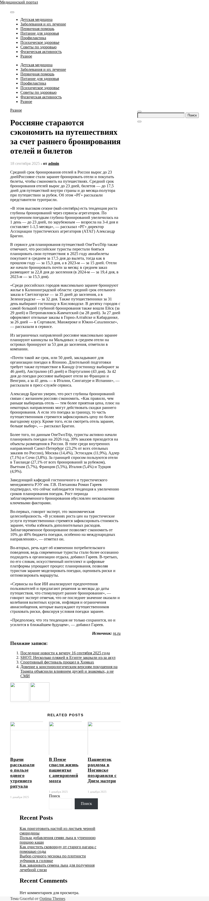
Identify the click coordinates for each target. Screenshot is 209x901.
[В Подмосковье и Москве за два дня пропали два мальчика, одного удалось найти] (19, 700)
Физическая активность (41, 51)
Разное (26, 56)
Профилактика (33, 38)
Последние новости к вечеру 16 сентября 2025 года (65, 653)
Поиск (54, 796)
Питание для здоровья (39, 33)
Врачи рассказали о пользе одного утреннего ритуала (22, 773)
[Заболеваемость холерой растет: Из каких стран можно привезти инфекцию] (39, 700)
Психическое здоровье (39, 42)
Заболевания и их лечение (43, 24)
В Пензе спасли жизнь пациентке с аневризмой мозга (64, 770)
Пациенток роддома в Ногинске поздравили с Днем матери (102, 770)
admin (53, 163)
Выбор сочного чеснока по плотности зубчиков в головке (53, 858)
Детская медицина (36, 19)
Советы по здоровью (38, 47)
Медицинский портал (19, 2)
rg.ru (117, 633)
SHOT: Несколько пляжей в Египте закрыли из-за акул (67, 657)
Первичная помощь (37, 28)
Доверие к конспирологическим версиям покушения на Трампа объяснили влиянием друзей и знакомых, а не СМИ (68, 671)
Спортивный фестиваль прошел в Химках (57, 662)
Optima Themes (52, 898)
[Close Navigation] (139, 121)
